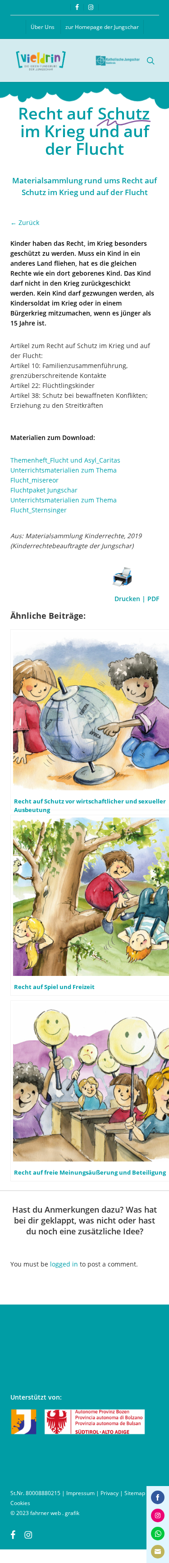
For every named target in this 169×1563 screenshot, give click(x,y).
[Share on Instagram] (157, 1515)
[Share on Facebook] (157, 1497)
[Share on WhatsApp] (157, 1533)
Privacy (109, 1493)
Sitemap (134, 1493)
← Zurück (24, 222)
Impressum (80, 1493)
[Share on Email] (157, 1551)
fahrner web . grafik (54, 1513)
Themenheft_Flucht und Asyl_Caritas (65, 460)
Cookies (20, 1503)
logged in (64, 1264)
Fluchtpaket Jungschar (44, 490)
